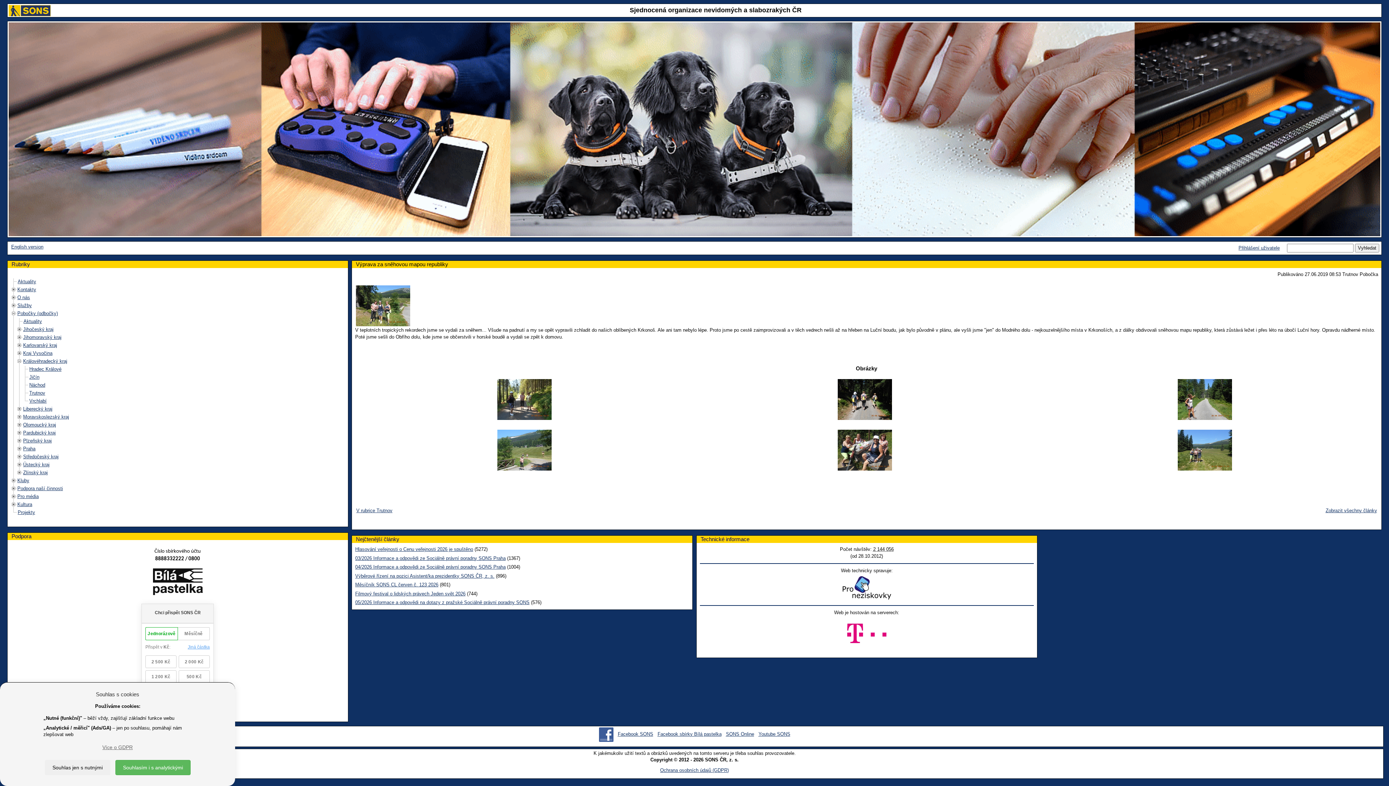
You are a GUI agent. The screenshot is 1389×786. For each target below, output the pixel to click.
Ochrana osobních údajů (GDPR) (694, 770)
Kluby (23, 480)
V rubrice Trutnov (374, 510)
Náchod (37, 385)
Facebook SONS (635, 734)
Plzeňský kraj (37, 440)
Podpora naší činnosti (40, 488)
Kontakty (26, 289)
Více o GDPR (117, 747)
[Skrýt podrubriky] (14, 313)
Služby (24, 305)
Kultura (24, 504)
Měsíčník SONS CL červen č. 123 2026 (396, 584)
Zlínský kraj (35, 472)
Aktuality (27, 281)
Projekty (26, 512)
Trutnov (37, 393)
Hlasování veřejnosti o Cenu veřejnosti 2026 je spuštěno (414, 549)
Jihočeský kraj (38, 329)
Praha (29, 448)
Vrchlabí (38, 401)
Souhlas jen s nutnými (77, 767)
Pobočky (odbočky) (37, 313)
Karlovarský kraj (40, 345)
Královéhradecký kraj (45, 361)
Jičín (34, 377)
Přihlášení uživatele (1259, 248)
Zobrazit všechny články (1351, 510)
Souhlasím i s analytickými (153, 767)
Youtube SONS (774, 734)
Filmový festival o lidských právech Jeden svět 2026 (410, 593)
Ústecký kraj (36, 464)
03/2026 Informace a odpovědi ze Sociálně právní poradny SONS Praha (430, 558)
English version (27, 247)
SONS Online (740, 734)
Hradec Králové (45, 369)
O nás (23, 297)
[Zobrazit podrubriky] (14, 289)
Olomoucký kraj (39, 425)
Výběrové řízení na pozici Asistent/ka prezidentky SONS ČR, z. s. (424, 576)
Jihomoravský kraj (42, 337)
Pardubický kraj (39, 433)
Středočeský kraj (41, 456)
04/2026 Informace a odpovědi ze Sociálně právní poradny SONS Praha (430, 567)
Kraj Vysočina (37, 353)
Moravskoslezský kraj (46, 417)
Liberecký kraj (37, 409)
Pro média (28, 496)
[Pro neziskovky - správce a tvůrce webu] (867, 587)
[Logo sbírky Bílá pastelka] (178, 583)
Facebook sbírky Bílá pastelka (690, 734)
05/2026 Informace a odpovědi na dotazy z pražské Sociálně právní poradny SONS (442, 602)
